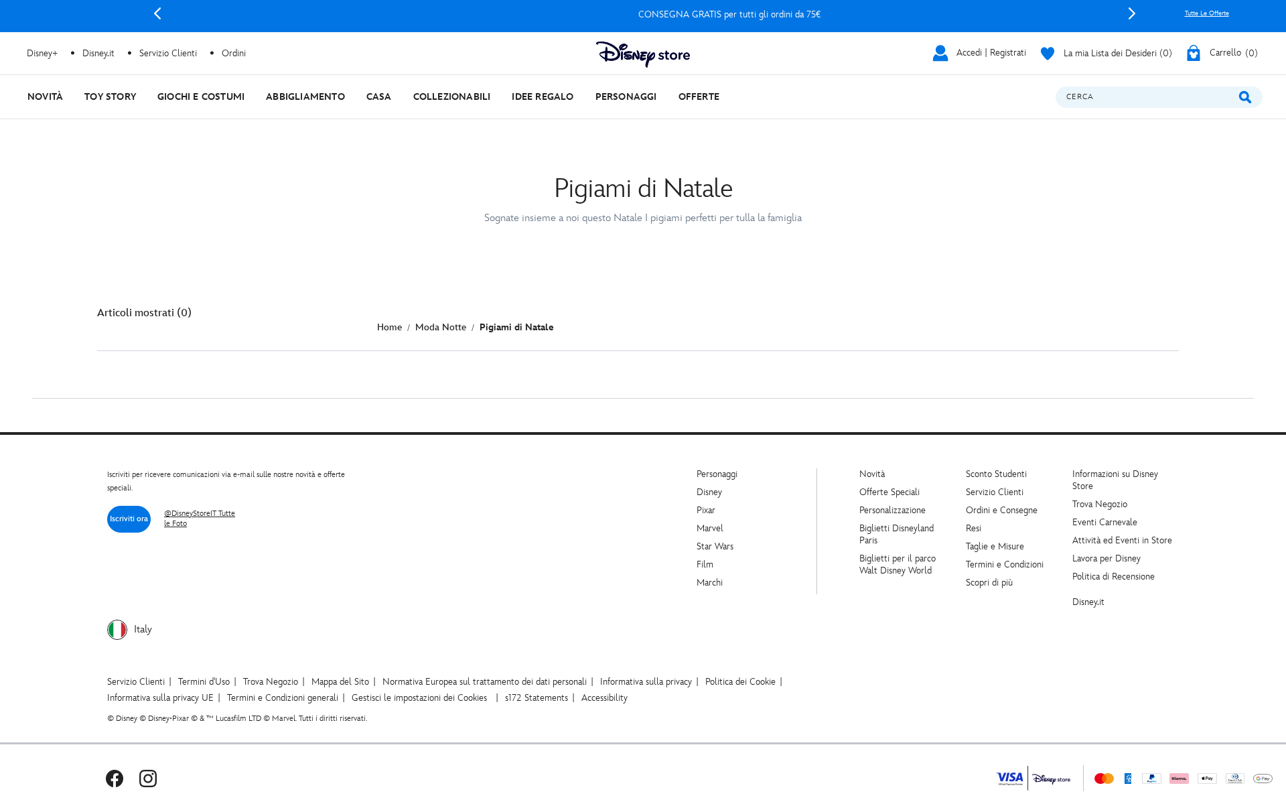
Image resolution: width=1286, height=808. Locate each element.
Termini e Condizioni (1005, 564)
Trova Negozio (1099, 504)
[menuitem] (45, 97)
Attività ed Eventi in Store (1122, 540)
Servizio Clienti (994, 492)
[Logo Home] (643, 54)
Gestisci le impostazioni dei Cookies (419, 697)
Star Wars (715, 546)
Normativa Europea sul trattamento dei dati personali (484, 681)
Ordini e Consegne (1002, 510)
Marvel (710, 528)
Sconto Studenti (996, 474)
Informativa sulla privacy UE (160, 697)
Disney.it (1088, 602)
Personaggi (717, 474)
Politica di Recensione (1113, 576)
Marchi (710, 582)
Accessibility (604, 697)
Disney (709, 492)
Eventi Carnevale (1104, 522)
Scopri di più (989, 582)
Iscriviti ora (129, 519)
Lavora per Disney (1106, 558)
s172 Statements (536, 697)
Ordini (234, 53)
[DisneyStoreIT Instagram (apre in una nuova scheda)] (148, 778)
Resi (973, 528)
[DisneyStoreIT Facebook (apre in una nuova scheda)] (114, 778)
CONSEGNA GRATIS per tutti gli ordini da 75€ (644, 14)
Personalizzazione (892, 510)
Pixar (706, 510)
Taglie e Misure (995, 546)
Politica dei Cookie (740, 681)
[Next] (1132, 13)
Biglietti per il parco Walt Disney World (897, 564)
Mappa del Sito (340, 681)
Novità (872, 474)
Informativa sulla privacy (646, 681)
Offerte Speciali (889, 492)
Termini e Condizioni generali (282, 697)
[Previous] (157, 13)
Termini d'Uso (204, 681)
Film (705, 564)
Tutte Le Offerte (1207, 13)
